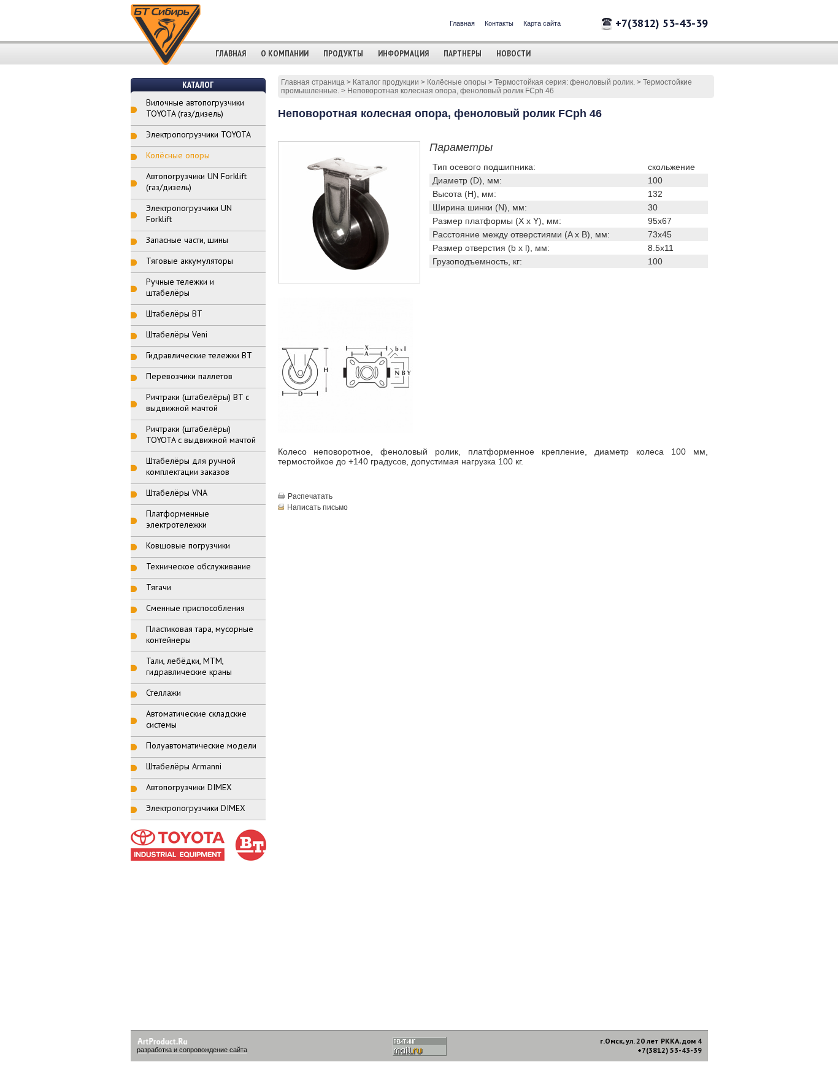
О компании (285, 53)
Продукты (343, 53)
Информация (403, 53)
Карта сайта (542, 23)
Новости (513, 53)
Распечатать (310, 496)
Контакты (499, 23)
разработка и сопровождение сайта (192, 1049)
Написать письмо (317, 507)
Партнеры (463, 53)
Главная (462, 23)
